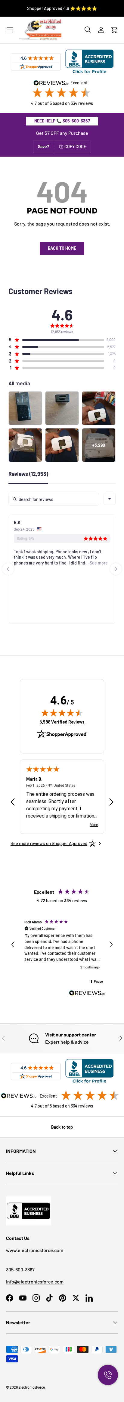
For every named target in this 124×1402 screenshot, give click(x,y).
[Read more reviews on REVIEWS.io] (87, 993)
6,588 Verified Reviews (62, 721)
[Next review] (111, 802)
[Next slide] (116, 569)
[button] (114, 30)
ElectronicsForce (31, 1387)
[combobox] (110, 499)
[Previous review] (12, 802)
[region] (62, 945)
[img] (62, 713)
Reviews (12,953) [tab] (28, 474)
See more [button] (98, 562)
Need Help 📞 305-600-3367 (62, 120)
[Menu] (9, 30)
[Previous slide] (8, 569)
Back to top (62, 1127)
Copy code (75, 146)
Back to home (62, 248)
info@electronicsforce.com (35, 1281)
